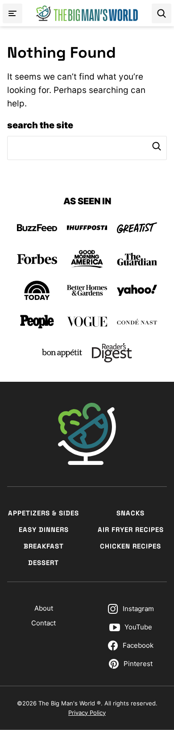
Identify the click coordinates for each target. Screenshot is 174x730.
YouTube (138, 627)
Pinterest (138, 663)
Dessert (43, 562)
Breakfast (44, 546)
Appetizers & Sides (43, 513)
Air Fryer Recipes (131, 529)
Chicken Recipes (130, 546)
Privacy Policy (87, 712)
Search (156, 146)
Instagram (138, 608)
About (43, 608)
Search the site (40, 125)
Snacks (130, 513)
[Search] (161, 13)
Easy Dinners (44, 529)
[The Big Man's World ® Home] (87, 13)
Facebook (138, 645)
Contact (43, 623)
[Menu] (12, 13)
